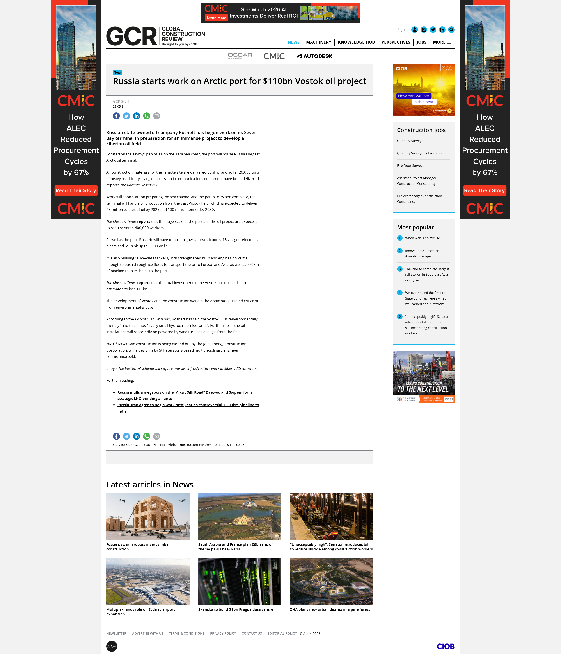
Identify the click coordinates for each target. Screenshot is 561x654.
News (294, 42)
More (439, 42)
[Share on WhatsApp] (146, 115)
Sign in (403, 29)
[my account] (414, 29)
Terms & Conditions (186, 633)
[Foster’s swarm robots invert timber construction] (148, 516)
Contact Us (252, 633)
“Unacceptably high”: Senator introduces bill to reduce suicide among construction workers (427, 325)
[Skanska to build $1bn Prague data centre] (240, 581)
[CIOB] (367, 646)
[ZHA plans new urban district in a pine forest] (331, 581)
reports (112, 184)
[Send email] (156, 115)
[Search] (451, 29)
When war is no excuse (422, 238)
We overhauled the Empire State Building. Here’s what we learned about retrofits (425, 298)
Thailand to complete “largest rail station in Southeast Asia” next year (427, 274)
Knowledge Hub (356, 42)
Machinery (318, 42)
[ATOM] (193, 646)
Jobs (421, 42)
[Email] (424, 29)
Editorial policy (282, 633)
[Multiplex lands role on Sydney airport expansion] (148, 581)
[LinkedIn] (442, 29)
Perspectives (396, 42)
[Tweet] (126, 115)
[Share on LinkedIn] (136, 115)
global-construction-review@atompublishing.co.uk (206, 444)
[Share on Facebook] (116, 115)
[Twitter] (433, 29)
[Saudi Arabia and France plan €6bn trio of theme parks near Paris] (240, 516)
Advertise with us (147, 633)
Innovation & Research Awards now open (422, 253)
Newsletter (116, 633)
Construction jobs (421, 130)
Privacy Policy (223, 633)
